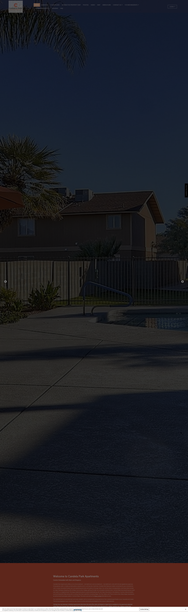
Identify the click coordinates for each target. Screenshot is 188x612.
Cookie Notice (77, 610)
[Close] (185, 609)
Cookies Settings (144, 609)
